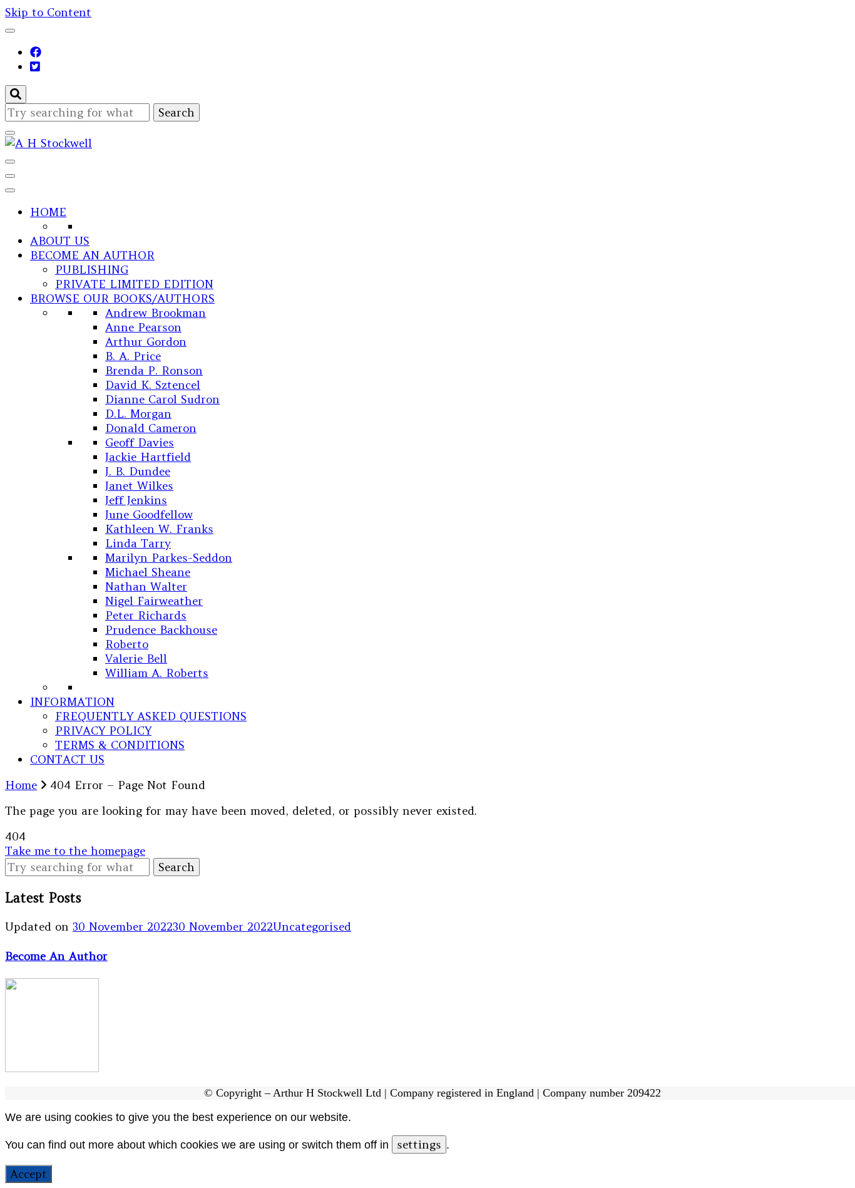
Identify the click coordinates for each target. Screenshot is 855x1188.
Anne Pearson (143, 327)
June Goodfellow (149, 514)
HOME (48, 212)
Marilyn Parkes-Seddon (168, 557)
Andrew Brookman (155, 313)
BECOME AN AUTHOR (92, 255)
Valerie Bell (136, 658)
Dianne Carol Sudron (162, 399)
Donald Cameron (151, 428)
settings (419, 1144)
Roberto (126, 644)
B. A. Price (133, 356)
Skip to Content (48, 12)
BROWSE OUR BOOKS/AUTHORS (122, 298)
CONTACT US (67, 759)
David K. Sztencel (152, 385)
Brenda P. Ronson (154, 370)
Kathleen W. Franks (159, 529)
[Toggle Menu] (10, 190)
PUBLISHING (91, 269)
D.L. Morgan (138, 413)
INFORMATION (72, 702)
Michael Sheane (147, 572)
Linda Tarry (138, 543)
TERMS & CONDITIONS (120, 745)
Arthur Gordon (146, 341)
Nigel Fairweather (154, 601)
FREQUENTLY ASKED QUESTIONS (151, 716)
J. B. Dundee (137, 471)
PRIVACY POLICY (103, 730)
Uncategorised (312, 926)
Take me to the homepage (75, 851)
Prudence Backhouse (161, 629)
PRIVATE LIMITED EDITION (134, 284)
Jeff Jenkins (136, 500)
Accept (28, 1174)
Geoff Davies (139, 442)
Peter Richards (146, 615)
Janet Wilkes (139, 485)
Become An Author (56, 956)
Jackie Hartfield (148, 457)
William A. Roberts (156, 673)
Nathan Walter (146, 586)
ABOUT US (60, 241)
